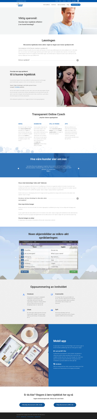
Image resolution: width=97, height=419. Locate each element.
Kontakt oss (23, 416)
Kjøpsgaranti (38, 416)
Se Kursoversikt (75, 4)
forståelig (17, 87)
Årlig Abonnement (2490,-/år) (64, 405)
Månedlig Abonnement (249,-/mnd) (32, 405)
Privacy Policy (30, 416)
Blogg (68, 4)
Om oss (18, 416)
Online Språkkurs (46, 4)
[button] (77, 60)
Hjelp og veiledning (61, 4)
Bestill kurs (53, 4)
